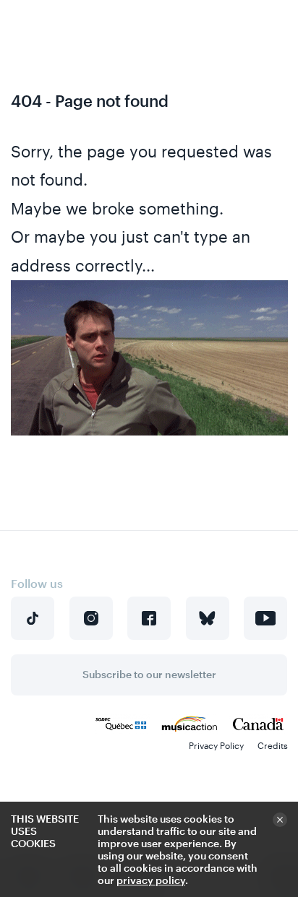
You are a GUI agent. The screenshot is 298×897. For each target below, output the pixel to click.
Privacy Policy (216, 745)
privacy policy (150, 880)
